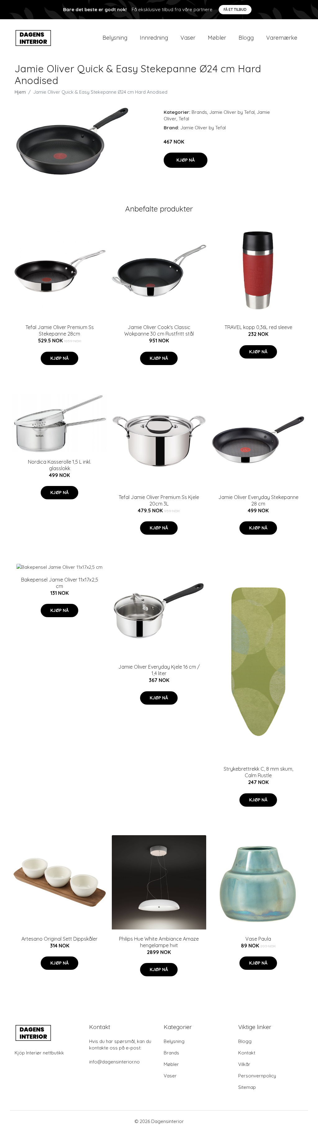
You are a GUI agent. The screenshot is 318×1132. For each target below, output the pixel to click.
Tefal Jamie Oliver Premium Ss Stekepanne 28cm (59, 330)
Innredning (154, 37)
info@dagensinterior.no (114, 1062)
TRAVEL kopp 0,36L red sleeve (258, 327)
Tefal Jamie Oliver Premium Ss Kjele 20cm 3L (159, 500)
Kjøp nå (185, 160)
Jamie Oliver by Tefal (232, 112)
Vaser (187, 37)
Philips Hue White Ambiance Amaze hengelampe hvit (159, 942)
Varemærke (281, 37)
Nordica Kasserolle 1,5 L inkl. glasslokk (59, 465)
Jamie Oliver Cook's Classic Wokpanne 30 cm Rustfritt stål (159, 330)
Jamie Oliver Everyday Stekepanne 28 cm (258, 500)
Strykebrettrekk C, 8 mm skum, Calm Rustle (258, 772)
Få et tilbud (235, 9)
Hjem (20, 92)
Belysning (114, 37)
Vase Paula (258, 939)
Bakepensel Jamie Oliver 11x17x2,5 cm (59, 583)
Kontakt (246, 1053)
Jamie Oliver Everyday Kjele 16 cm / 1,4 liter (159, 670)
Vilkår (244, 1064)
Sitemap (247, 1087)
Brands (199, 112)
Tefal (184, 119)
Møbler (217, 37)
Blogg (246, 37)
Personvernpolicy (257, 1076)
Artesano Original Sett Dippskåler (59, 939)
